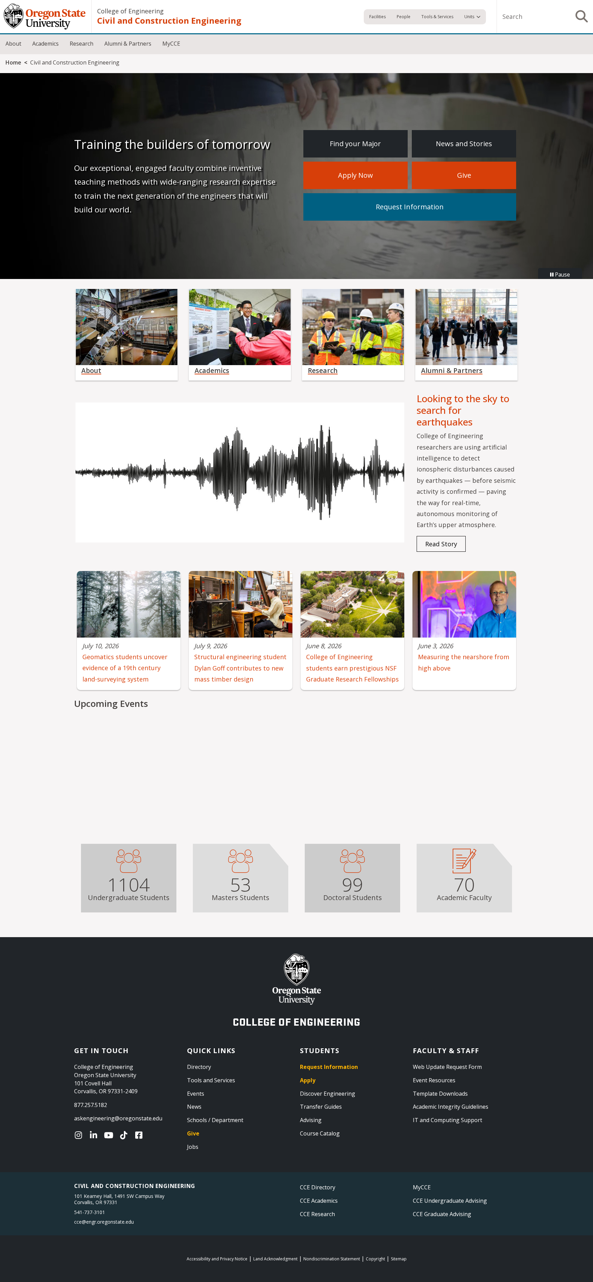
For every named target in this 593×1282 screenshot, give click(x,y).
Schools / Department (215, 1120)
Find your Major (355, 143)
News (194, 1106)
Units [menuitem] (469, 17)
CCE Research (317, 1214)
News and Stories (464, 143)
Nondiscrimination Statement (331, 1259)
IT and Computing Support (447, 1120)
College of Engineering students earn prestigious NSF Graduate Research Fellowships (352, 668)
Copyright (375, 1259)
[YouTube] (110, 1135)
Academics (45, 43)
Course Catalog (320, 1133)
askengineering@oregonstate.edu (118, 1118)
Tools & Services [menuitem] (437, 17)
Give (464, 175)
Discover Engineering (327, 1093)
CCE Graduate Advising (442, 1214)
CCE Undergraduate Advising (450, 1200)
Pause (562, 274)
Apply (307, 1080)
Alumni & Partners (127, 43)
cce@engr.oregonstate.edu (104, 1222)
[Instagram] (80, 1135)
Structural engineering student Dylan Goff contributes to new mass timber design (240, 668)
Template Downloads (440, 1093)
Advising (311, 1120)
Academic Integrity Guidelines (450, 1106)
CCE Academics (319, 1200)
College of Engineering (130, 11)
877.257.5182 (90, 1105)
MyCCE (171, 43)
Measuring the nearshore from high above (463, 662)
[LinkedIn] (95, 1135)
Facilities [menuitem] (377, 17)
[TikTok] (125, 1135)
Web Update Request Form (447, 1067)
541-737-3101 (89, 1212)
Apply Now (355, 175)
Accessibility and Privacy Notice (217, 1259)
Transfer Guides (321, 1106)
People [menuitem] (403, 17)
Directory (199, 1067)
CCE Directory (317, 1187)
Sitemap (399, 1259)
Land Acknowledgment (275, 1259)
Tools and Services (211, 1080)
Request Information (410, 206)
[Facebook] (140, 1135)
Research (81, 43)
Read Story (441, 544)
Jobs (192, 1147)
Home (13, 62)
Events (195, 1093)
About (13, 43)
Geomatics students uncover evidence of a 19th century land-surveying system (124, 668)
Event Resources (434, 1080)
